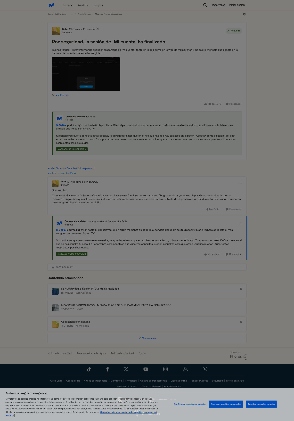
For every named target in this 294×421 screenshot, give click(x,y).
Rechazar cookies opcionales (226, 404)
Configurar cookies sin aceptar (190, 404)
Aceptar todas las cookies (261, 404)
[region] (147, 404)
